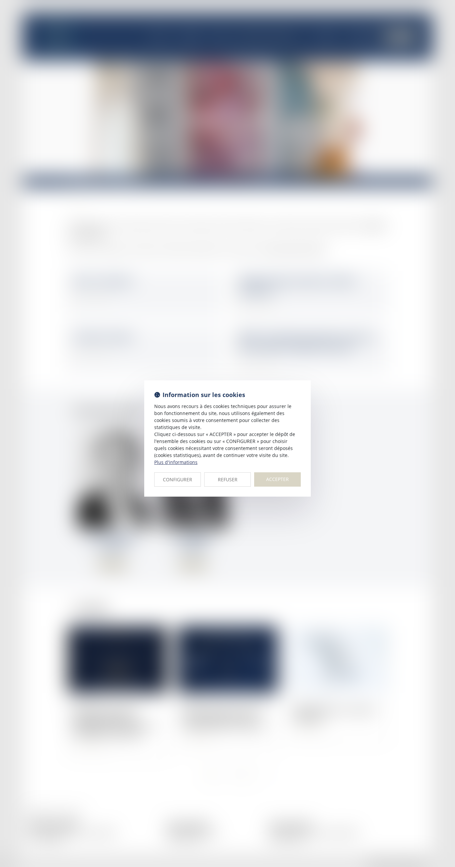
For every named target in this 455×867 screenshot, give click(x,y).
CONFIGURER (177, 479)
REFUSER (227, 479)
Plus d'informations (176, 462)
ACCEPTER (277, 479)
